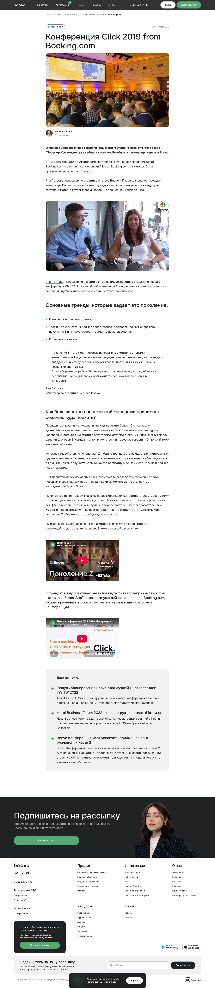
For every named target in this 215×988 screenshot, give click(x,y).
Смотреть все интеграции (137, 895)
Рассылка (82, 931)
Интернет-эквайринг (135, 890)
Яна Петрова (54, 282)
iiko (126, 881)
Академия (82, 922)
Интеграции (63, 4)
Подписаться (46, 840)
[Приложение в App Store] (191, 947)
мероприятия (70, 14)
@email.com (117, 965)
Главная (50, 14)
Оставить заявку (39, 945)
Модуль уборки (132, 872)
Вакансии (177, 877)
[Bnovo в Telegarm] (16, 873)
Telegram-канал (84, 936)
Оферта (128, 917)
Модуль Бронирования (88, 881)
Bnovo (86, 171)
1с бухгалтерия (132, 877)
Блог (59, 14)
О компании (178, 872)
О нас (111, 4)
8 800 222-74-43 (23, 881)
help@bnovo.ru (21, 895)
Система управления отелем (91, 872)
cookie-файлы (105, 979)
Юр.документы (179, 890)
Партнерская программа (184, 895)
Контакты (177, 886)
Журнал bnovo (84, 917)
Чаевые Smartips (133, 886)
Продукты (42, 4)
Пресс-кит (177, 881)
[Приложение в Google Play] (170, 947)
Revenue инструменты (88, 886)
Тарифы (128, 913)
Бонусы (81, 926)
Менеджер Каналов (87, 877)
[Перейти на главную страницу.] (19, 5)
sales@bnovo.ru (21, 913)
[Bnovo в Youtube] (27, 873)
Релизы (81, 890)
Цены (82, 4)
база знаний (20, 900)
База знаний (83, 913)
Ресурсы (96, 4)
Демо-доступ (188, 4)
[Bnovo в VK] (22, 873)
